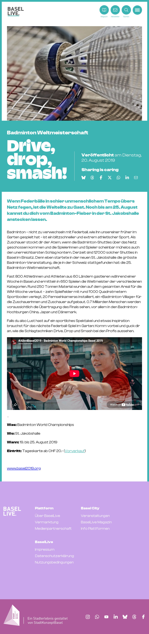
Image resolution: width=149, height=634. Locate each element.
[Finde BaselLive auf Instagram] (87, 617)
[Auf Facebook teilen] (101, 178)
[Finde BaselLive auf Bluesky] (125, 617)
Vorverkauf (75, 451)
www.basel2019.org (24, 468)
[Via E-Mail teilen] (136, 178)
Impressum (44, 549)
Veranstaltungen (95, 516)
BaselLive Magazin (96, 522)
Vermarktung (46, 522)
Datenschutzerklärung (54, 556)
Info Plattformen (95, 529)
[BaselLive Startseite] (15, 11)
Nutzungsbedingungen (54, 562)
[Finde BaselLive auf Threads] (134, 617)
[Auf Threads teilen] (92, 178)
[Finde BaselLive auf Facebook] (143, 617)
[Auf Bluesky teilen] (83, 178)
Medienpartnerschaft (53, 529)
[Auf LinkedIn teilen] (127, 178)
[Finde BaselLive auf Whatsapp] (97, 617)
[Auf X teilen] (110, 178)
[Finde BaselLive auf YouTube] (106, 617)
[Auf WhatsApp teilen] (118, 178)
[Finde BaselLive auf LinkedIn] (115, 617)
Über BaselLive (47, 516)
